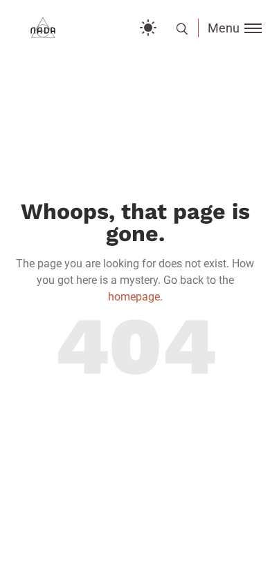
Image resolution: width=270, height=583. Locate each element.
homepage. (135, 296)
